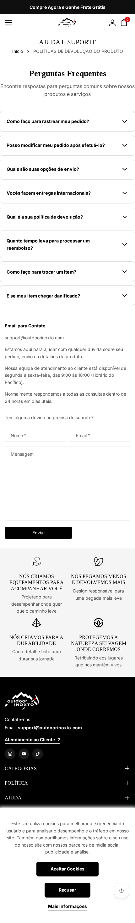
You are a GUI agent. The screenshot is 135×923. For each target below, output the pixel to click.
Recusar (67, 889)
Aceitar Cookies (67, 868)
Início (17, 51)
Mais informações (67, 906)
